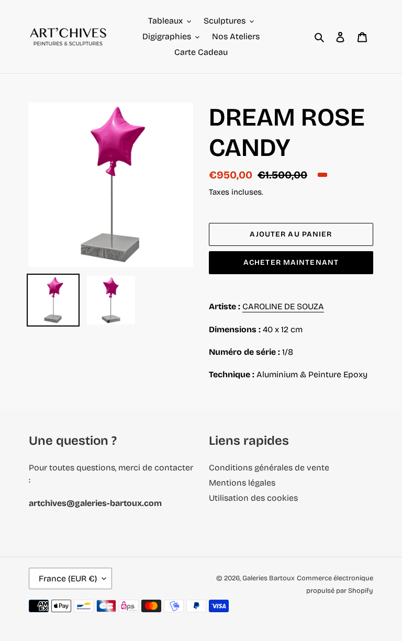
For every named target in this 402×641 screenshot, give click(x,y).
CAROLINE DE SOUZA (283, 306)
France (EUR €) (68, 578)
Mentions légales (242, 483)
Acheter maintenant (291, 262)
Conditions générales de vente (269, 468)
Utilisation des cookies (253, 498)
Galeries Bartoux (268, 578)
